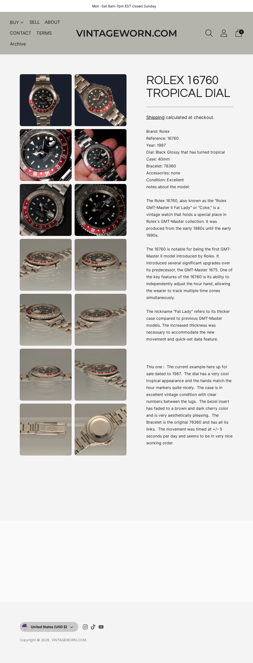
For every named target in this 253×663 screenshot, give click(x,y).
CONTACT (20, 33)
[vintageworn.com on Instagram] (85, 628)
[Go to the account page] (224, 33)
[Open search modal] (209, 33)
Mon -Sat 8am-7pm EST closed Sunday (124, 6)
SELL (34, 22)
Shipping (155, 117)
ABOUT (52, 22)
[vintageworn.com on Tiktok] (93, 628)
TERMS (44, 33)
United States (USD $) (49, 627)
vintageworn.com (68, 640)
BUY (14, 22)
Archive (18, 43)
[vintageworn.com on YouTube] (101, 628)
